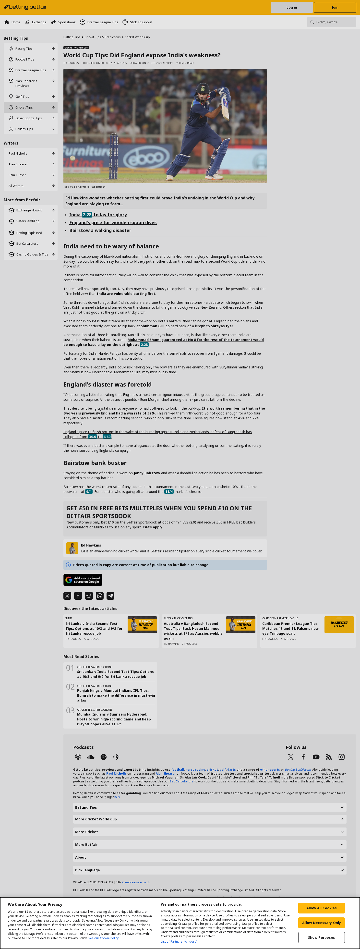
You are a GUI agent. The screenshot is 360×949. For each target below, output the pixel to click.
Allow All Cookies (321, 908)
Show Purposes (321, 937)
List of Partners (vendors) (179, 941)
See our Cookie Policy (103, 938)
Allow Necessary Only (321, 922)
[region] (180, 923)
